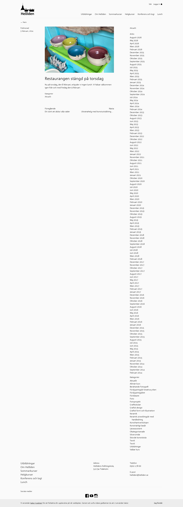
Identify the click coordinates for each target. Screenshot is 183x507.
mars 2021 (134, 172)
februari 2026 (136, 49)
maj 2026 (134, 40)
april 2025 (134, 73)
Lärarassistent (136, 429)
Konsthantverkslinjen (139, 423)
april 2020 (134, 196)
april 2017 (134, 283)
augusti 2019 (136, 217)
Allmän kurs (135, 384)
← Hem (24, 22)
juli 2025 (134, 67)
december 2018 (137, 235)
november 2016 (137, 298)
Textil (132, 441)
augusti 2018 (136, 247)
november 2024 (137, 88)
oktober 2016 (136, 301)
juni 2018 (134, 253)
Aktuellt (133, 28)
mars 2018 (134, 256)
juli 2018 (134, 250)
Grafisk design (136, 408)
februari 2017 (136, 289)
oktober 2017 (136, 268)
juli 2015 (134, 343)
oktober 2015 (136, 334)
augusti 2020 (136, 184)
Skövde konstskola (138, 438)
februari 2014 (136, 373)
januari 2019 (135, 232)
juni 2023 (134, 121)
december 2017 (137, 262)
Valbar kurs (135, 450)
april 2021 (134, 169)
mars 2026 (134, 46)
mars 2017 (134, 286)
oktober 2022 (136, 139)
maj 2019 (134, 220)
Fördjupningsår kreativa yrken (143, 390)
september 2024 (137, 94)
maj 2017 (134, 280)
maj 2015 (134, 349)
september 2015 (137, 337)
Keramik (133, 414)
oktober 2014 (136, 367)
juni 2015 (134, 346)
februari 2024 (136, 109)
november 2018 (137, 238)
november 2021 (137, 157)
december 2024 (137, 85)
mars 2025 (134, 76)
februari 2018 (136, 259)
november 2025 (137, 55)
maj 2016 (134, 313)
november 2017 (137, 265)
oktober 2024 (136, 91)
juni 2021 (134, 166)
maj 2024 (134, 100)
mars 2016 (134, 319)
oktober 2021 (136, 160)
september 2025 (137, 61)
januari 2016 (135, 325)
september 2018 (137, 244)
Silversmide (135, 435)
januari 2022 (135, 154)
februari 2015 (136, 358)
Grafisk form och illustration (142, 411)
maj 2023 (134, 124)
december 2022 (137, 136)
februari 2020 (136, 202)
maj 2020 (134, 193)
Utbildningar (87, 14)
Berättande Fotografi (139, 387)
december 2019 (137, 208)
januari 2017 (135, 292)
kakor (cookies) (36, 503)
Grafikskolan (135, 405)
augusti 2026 (136, 37)
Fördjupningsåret (137, 393)
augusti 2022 (136, 142)
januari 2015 (135, 361)
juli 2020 (134, 187)
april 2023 (134, 127)
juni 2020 (134, 190)
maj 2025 (134, 70)
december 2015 (137, 328)
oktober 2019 (136, 214)
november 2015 (137, 331)
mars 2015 (134, 355)
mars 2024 (134, 106)
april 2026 (134, 43)
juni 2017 (134, 277)
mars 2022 (134, 151)
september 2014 (137, 370)
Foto (132, 399)
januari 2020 (135, 205)
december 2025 (137, 52)
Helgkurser (131, 14)
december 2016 (137, 295)
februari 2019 (136, 229)
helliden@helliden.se (139, 475)
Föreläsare (134, 396)
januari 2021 (135, 175)
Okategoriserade (137, 432)
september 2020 (137, 181)
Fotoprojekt (135, 402)
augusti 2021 (136, 163)
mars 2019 (134, 226)
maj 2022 (134, 148)
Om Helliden (101, 14)
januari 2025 (135, 82)
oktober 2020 (136, 178)
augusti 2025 (136, 64)
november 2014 (137, 364)
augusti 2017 (136, 274)
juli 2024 (134, 97)
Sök (150, 4)
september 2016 (137, 304)
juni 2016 (134, 310)
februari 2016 (136, 322)
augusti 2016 (136, 307)
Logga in (156, 4)
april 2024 (134, 103)
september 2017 (137, 271)
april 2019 (134, 223)
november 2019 (137, 211)
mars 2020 (134, 199)
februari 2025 (136, 79)
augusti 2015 (136, 340)
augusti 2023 (136, 118)
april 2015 (134, 352)
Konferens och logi (147, 14)
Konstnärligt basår (138, 426)
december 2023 (137, 112)
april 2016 (134, 316)
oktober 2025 (136, 58)
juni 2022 (134, 145)
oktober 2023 (136, 115)
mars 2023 (134, 130)
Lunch (160, 14)
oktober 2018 (136, 241)
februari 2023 (136, 133)
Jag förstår (158, 503)
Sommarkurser (116, 14)
